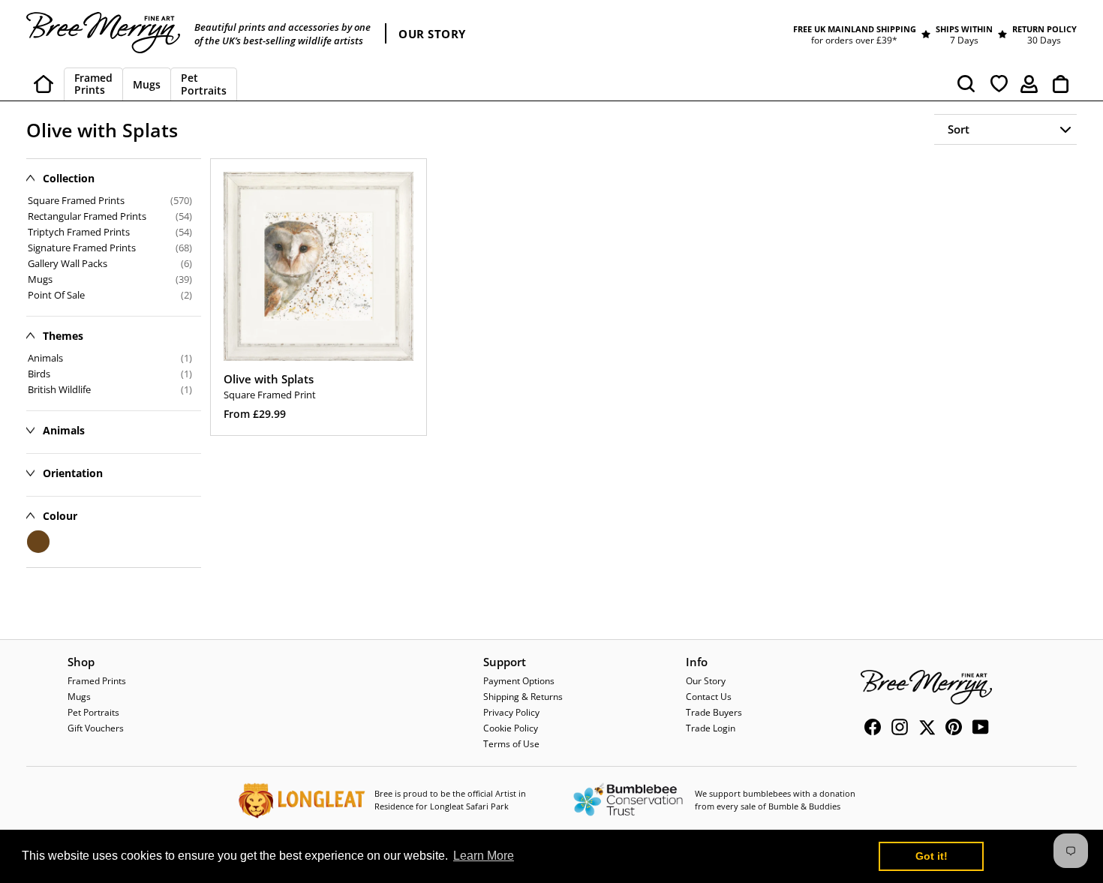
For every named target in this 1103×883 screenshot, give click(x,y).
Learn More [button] (483, 855)
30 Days (1044, 40)
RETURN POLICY (1044, 29)
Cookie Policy (510, 728)
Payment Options (519, 680)
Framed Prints (97, 680)
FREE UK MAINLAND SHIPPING (854, 29)
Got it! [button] (931, 856)
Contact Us (709, 696)
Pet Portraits (93, 712)
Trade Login (710, 728)
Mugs (79, 696)
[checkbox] (110, 358)
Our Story (706, 680)
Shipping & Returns (523, 696)
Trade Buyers (714, 712)
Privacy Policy (511, 712)
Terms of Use (511, 743)
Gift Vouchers (96, 728)
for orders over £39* (854, 40)
